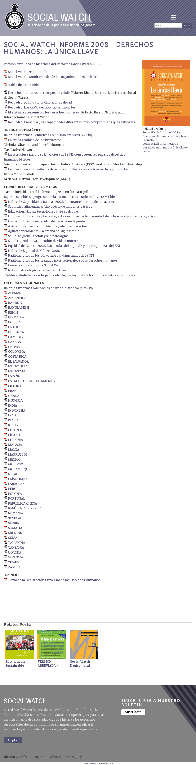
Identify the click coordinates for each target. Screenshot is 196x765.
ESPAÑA (14, 376)
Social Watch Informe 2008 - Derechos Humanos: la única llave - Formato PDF (165, 136)
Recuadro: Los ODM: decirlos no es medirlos (42, 107)
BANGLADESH (18, 307)
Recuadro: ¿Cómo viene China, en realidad (40, 102)
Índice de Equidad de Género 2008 (34, 251)
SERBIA (13, 523)
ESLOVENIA (16, 371)
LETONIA (15, 430)
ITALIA (13, 420)
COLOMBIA (16, 351)
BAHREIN (15, 303)
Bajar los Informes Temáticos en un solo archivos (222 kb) (48, 135)
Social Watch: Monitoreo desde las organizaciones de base (52, 77)
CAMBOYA (16, 337)
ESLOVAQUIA (17, 366)
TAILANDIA (16, 543)
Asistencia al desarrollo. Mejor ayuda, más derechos (48, 226)
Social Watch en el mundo (27, 72)
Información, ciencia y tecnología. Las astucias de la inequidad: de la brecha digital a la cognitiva (81, 216)
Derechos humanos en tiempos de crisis (39, 93)
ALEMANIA (16, 293)
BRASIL (13, 327)
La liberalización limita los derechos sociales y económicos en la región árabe (68, 169)
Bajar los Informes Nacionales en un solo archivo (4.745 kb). (49, 288)
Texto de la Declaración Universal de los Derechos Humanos (54, 580)
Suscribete (133, 712)
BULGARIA (16, 332)
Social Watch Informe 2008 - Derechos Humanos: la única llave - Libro (165, 147)
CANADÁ (14, 342)
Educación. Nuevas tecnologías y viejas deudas (43, 211)
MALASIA (15, 445)
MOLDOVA (16, 464)
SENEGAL (15, 518)
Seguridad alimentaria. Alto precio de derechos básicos (50, 206)
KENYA (13, 425)
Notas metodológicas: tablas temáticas (37, 270)
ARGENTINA (17, 298)
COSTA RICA (17, 356)
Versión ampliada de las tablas (52, 64)
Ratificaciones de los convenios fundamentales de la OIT (51, 255)
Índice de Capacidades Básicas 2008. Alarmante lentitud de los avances (62, 202)
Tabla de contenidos (24, 85)
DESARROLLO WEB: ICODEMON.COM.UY (98, 764)
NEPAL (13, 474)
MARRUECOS (18, 454)
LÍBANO (14, 435)
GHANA (13, 396)
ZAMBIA (14, 567)
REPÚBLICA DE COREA (25, 508)
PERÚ (12, 489)
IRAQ (12, 415)
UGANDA (14, 552)
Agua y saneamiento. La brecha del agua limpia (43, 231)
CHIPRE (14, 347)
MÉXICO (14, 459)
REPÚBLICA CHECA (22, 503)
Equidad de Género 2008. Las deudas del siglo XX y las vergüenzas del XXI (64, 246)
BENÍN (13, 312)
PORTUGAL (16, 498)
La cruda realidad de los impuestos (34, 140)
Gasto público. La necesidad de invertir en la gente (46, 221)
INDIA (12, 405)
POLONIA (15, 494)
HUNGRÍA (15, 400)
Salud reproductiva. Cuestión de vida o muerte (43, 241)
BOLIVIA (14, 322)
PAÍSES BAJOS (18, 479)
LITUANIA (15, 440)
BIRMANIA (16, 317)
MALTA (13, 449)
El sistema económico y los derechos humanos (44, 112)
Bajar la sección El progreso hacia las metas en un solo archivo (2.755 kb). (59, 197)
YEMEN (13, 562)
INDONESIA (16, 410)
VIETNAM (15, 557)
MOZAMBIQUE (19, 469)
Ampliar (13, 740)
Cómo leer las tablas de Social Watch (35, 265)
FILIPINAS (15, 386)
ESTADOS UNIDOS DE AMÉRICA (32, 381)
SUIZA (12, 538)
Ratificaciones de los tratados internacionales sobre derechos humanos (63, 260)
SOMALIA (15, 528)
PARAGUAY (16, 484)
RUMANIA (15, 513)
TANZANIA (16, 547)
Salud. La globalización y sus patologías (38, 236)
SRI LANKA (16, 533)
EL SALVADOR (18, 361)
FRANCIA (15, 391)
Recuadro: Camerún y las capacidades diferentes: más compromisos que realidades (71, 122)
